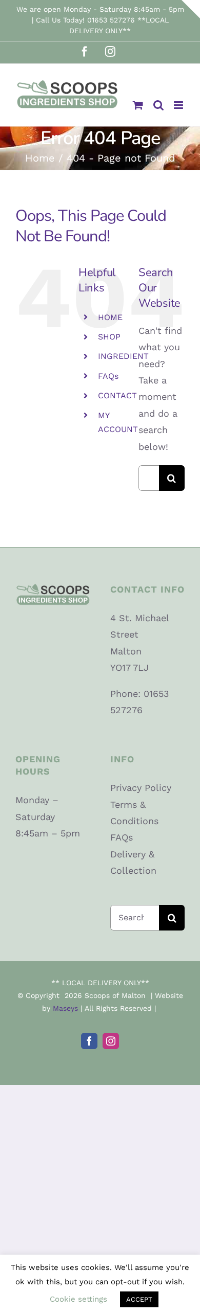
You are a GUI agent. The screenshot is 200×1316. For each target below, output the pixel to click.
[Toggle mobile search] (158, 105)
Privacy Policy (140, 787)
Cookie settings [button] (78, 1299)
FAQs (108, 376)
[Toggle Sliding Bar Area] (191, 9)
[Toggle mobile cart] (138, 105)
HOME (110, 317)
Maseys (65, 1008)
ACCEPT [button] (139, 1299)
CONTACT (117, 395)
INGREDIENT (123, 356)
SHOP (109, 337)
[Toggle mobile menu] (179, 105)
